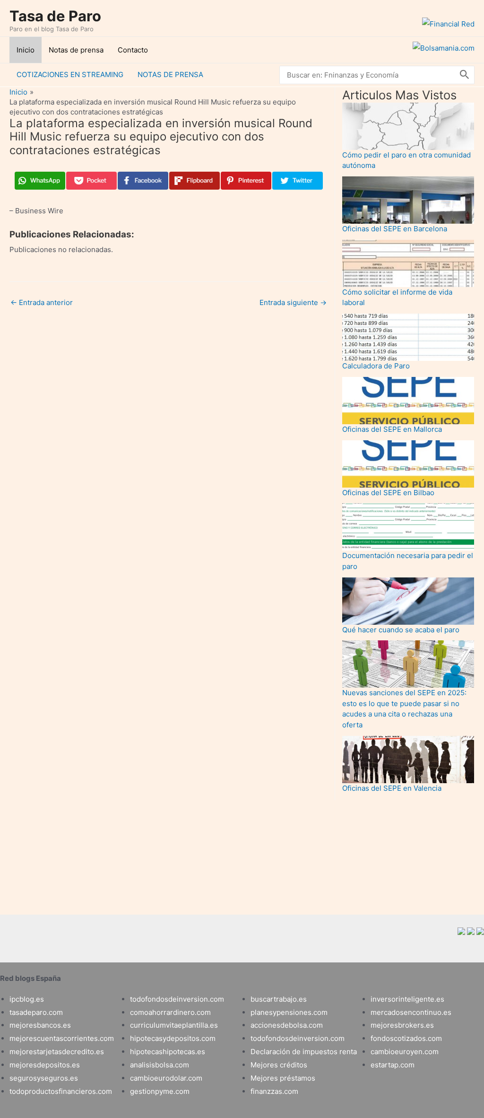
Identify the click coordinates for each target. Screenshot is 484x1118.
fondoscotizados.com (406, 1038)
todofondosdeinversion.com (177, 999)
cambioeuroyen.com (405, 1051)
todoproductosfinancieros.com (60, 1091)
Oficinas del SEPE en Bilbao (388, 492)
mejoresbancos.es (40, 1025)
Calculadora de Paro (376, 365)
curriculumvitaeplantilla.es (174, 1025)
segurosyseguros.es (43, 1078)
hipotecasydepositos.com (173, 1038)
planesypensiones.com (289, 1012)
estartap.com (393, 1064)
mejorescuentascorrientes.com (61, 1038)
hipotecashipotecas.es (167, 1051)
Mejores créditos (279, 1064)
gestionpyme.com (160, 1091)
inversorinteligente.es (407, 999)
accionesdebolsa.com (287, 1025)
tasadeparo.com (36, 1012)
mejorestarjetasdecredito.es (56, 1051)
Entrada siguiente (293, 302)
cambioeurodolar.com (166, 1078)
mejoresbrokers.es (402, 1025)
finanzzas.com (274, 1091)
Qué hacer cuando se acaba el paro (400, 629)
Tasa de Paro (55, 16)
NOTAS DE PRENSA (170, 74)
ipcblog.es (26, 999)
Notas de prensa (76, 49)
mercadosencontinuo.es (411, 1012)
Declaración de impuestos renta (304, 1051)
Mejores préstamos (283, 1078)
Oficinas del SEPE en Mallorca (392, 429)
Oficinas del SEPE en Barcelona (394, 228)
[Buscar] (465, 75)
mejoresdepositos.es (44, 1064)
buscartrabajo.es (279, 999)
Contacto (133, 49)
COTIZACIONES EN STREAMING (70, 74)
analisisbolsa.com (159, 1064)
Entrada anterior (41, 302)
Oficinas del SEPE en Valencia (391, 788)
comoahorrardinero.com (170, 1012)
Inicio (26, 49)
